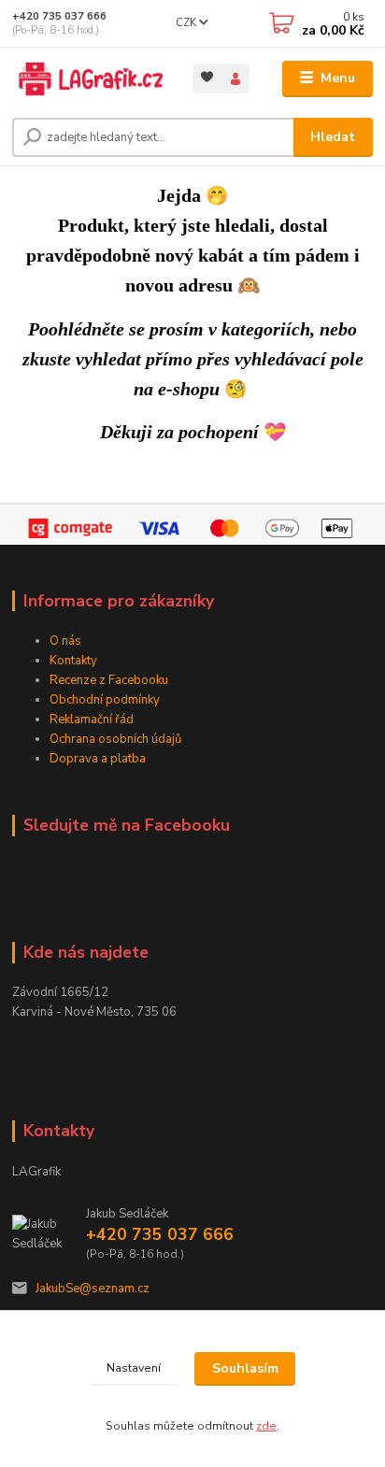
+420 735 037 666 (59, 16)
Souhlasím (245, 1368)
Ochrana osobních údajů (115, 739)
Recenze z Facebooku (109, 680)
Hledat (332, 137)
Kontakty (73, 660)
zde (266, 1425)
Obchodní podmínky (105, 699)
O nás (65, 641)
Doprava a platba (98, 758)
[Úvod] (87, 79)
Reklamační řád (92, 719)
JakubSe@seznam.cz (93, 1288)
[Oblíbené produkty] (206, 77)
